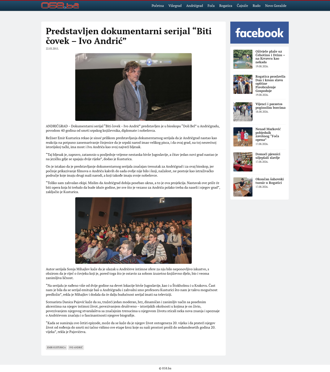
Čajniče (242, 5)
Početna (158, 5)
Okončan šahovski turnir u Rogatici (270, 181)
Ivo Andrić (76, 347)
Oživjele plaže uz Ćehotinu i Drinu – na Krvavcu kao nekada (270, 56)
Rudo (256, 5)
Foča (211, 5)
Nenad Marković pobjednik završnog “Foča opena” (268, 134)
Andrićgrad (194, 5)
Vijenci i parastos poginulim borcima (271, 106)
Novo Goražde (275, 5)
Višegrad (175, 5)
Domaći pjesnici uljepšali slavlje (268, 156)
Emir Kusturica (56, 347)
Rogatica (225, 5)
